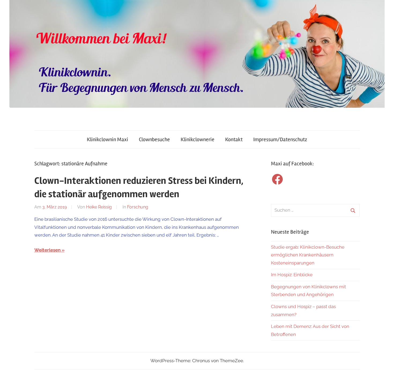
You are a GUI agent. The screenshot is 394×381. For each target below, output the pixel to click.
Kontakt (234, 139)
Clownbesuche (154, 139)
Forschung (137, 207)
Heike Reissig (99, 207)
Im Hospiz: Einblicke (292, 274)
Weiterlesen (47, 250)
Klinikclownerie (197, 139)
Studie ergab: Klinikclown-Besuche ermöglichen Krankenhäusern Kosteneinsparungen (307, 255)
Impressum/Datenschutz (280, 139)
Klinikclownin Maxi (107, 139)
